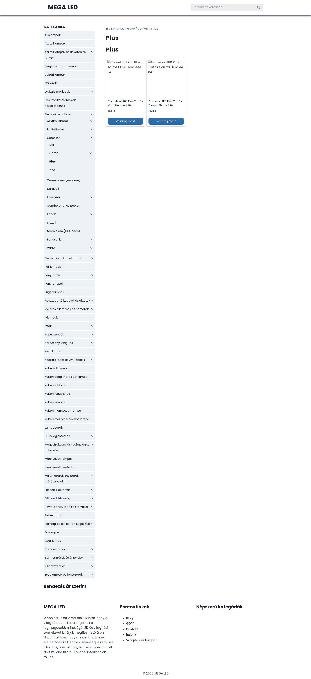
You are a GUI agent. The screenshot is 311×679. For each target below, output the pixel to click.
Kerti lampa (53, 351)
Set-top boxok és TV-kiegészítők (68, 524)
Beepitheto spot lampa (61, 66)
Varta (51, 248)
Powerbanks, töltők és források (67, 507)
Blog (129, 618)
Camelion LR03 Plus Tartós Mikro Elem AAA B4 (125, 103)
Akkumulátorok (58, 121)
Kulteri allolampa (57, 368)
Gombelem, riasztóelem (64, 206)
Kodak (51, 214)
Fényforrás (52, 275)
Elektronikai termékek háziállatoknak (60, 103)
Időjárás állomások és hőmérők (67, 309)
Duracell (53, 189)
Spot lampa (53, 541)
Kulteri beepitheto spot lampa (66, 377)
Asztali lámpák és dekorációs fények (65, 55)
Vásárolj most (125, 121)
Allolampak (53, 35)
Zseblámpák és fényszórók (64, 575)
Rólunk (131, 635)
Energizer (53, 197)
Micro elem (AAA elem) (63, 231)
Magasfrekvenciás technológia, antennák (67, 447)
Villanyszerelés (55, 566)
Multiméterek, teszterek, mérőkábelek (62, 479)
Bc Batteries (55, 129)
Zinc (52, 170)
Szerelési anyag (56, 549)
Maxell (51, 223)
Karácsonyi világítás (59, 343)
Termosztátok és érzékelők (64, 558)
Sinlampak (52, 532)
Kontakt (132, 629)
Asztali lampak (55, 43)
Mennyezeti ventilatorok (62, 467)
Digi (51, 145)
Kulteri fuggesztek (57, 394)
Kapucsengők (54, 334)
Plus (52, 161)
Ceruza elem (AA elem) (63, 180)
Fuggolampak (54, 292)
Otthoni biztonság (57, 498)
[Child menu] (92, 51)
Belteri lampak (55, 75)
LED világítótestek (57, 436)
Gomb (53, 153)
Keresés (259, 7)
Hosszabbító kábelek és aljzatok (67, 301)
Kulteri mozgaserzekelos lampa (67, 419)
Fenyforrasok (54, 284)
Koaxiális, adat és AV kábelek (65, 360)
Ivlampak (51, 317)
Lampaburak (54, 428)
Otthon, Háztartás (57, 490)
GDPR (130, 624)
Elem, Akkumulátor (58, 114)
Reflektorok (53, 515)
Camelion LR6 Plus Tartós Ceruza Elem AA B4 (165, 103)
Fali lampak (53, 267)
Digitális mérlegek (57, 92)
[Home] (107, 28)
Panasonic (54, 239)
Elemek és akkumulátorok (63, 258)
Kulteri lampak (55, 402)
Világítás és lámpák (141, 640)
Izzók (48, 326)
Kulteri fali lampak (57, 385)
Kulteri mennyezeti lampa (63, 411)
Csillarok (51, 83)
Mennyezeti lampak (59, 459)
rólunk (48, 657)
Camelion (53, 138)
